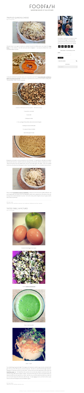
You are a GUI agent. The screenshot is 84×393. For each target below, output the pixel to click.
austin (12, 203)
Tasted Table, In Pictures (17, 208)
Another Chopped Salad (30, 286)
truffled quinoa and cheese (34, 203)
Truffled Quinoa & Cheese (18, 17)
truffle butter (27, 203)
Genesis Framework (51, 390)
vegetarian (40, 203)
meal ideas (15, 384)
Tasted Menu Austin (10, 372)
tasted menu (20, 203)
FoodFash (42, 6)
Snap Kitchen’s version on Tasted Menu (21, 192)
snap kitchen (16, 203)
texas (23, 203)
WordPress (62, 390)
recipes (12, 202)
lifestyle (12, 383)
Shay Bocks (38, 390)
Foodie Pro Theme (30, 390)
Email (59, 52)
